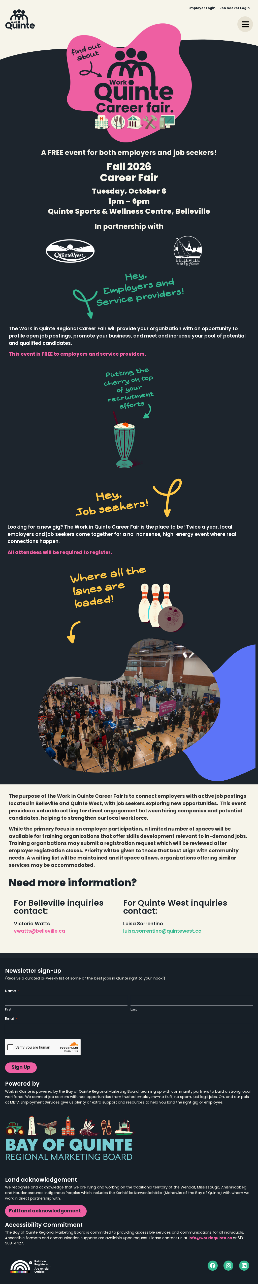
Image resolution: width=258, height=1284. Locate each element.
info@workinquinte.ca (210, 1238)
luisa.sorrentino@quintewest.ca (162, 931)
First (8, 1009)
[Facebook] (213, 1266)
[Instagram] (228, 1266)
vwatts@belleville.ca (39, 931)
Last (134, 1009)
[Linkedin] (244, 1266)
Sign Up (21, 1067)
